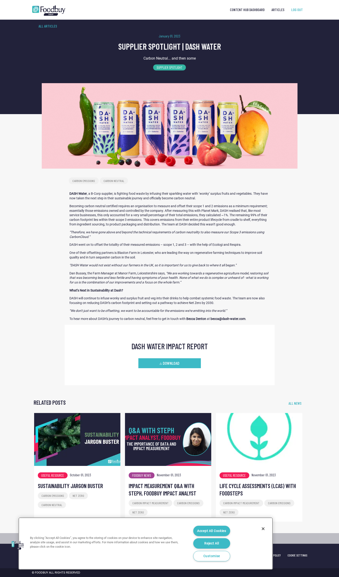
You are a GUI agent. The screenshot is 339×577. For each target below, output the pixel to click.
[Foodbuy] (45, 10)
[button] (17, 545)
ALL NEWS (294, 403)
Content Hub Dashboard (247, 9)
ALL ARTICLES (48, 26)
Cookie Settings (297, 555)
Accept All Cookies (211, 531)
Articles (277, 9)
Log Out (297, 9)
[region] (145, 543)
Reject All (211, 543)
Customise (211, 556)
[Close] (263, 529)
